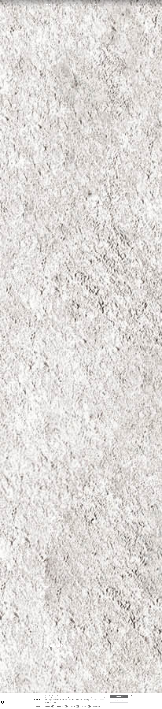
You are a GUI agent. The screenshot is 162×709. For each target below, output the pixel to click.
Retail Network (97, 4)
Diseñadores (83, 4)
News (104, 4)
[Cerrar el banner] (131, 695)
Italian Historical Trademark (66, 4)
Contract (109, 4)
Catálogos (90, 4)
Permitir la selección (119, 700)
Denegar (119, 704)
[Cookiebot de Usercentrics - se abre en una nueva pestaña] (37, 706)
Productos (76, 4)
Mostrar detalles (96, 706)
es (115, 4)
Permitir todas (119, 696)
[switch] (66, 706)
